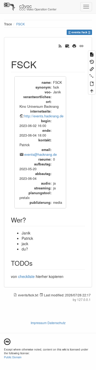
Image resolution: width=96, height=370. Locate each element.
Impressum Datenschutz (48, 322)
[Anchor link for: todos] (36, 263)
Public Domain (13, 357)
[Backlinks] (91, 68)
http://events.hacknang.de (43, 116)
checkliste (26, 276)
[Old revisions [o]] (91, 61)
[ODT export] (91, 83)
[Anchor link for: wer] (29, 219)
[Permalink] (81, 45)
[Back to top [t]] (91, 90)
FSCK (20, 24)
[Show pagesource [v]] (91, 54)
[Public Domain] (7, 341)
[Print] (74, 45)
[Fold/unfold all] (91, 76)
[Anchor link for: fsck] (41, 64)
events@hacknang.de (40, 154)
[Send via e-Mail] (67, 45)
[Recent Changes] (60, 45)
